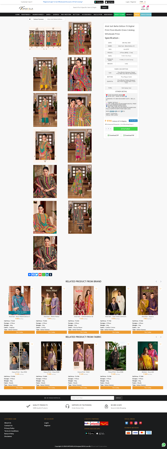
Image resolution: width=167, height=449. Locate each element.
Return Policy (9, 433)
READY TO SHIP (119, 14)
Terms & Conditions (11, 431)
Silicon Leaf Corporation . (99, 446)
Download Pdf (129, 135)
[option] (19, 308)
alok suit (121, 46)
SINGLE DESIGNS (146, 14)
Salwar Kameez (38, 14)
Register (47, 425)
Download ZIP (114, 135)
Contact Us (8, 425)
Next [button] (161, 281)
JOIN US (118, 398)
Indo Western (66, 14)
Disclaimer (8, 436)
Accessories (86, 14)
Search (104, 7)
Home (17, 14)
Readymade (25, 14)
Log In (46, 423)
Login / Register (131, 2)
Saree (48, 14)
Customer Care (26, 2)
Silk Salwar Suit (126, 88)
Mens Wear (108, 14)
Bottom (76, 14)
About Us (7, 423)
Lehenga (56, 14)
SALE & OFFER (98, 14)
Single (137, 14)
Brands (129, 14)
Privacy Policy (9, 428)
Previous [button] (156, 281)
